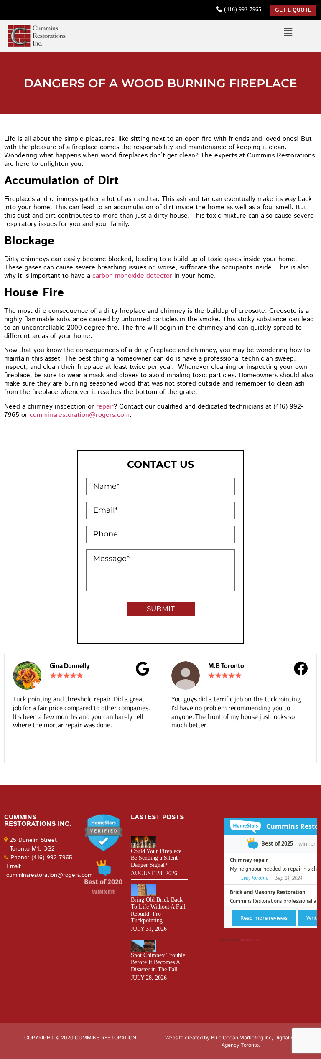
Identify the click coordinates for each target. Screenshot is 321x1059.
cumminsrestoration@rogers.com (80, 415)
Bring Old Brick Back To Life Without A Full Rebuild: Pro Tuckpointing (158, 910)
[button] (288, 32)
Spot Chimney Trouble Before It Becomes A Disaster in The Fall (158, 962)
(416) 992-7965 (242, 9)
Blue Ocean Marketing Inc (241, 1037)
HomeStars (250, 940)
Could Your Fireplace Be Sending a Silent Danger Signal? (156, 858)
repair (105, 406)
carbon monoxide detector (132, 276)
